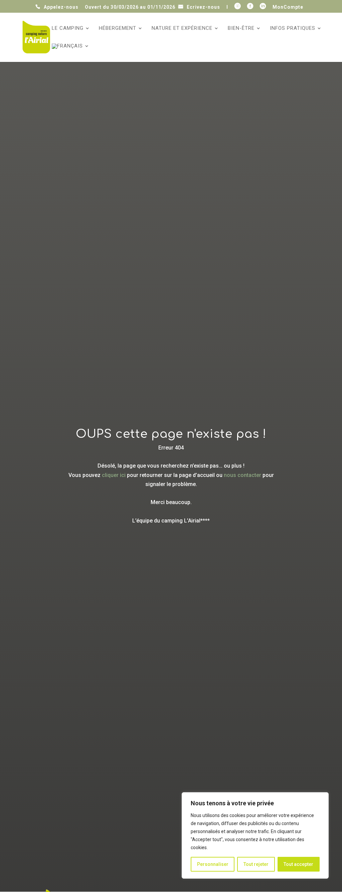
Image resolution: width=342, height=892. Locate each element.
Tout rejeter (256, 864)
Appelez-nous (61, 7)
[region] (255, 835)
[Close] (322, 798)
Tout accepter (298, 864)
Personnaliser (212, 864)
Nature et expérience (182, 28)
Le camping (67, 28)
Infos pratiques (292, 28)
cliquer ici (114, 475)
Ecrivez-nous (203, 7)
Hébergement (117, 28)
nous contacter (242, 475)
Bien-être (241, 28)
